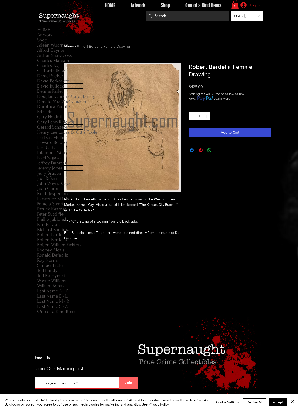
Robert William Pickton (59, 244)
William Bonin (50, 285)
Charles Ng (48, 65)
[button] (235, 4)
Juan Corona (49, 188)
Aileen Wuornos (52, 45)
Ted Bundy (47, 270)
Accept (278, 402)
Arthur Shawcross (54, 55)
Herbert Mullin (51, 137)
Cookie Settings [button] (227, 402)
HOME (43, 29)
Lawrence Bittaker (54, 198)
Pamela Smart (50, 203)
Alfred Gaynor (51, 50)
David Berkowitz (53, 80)
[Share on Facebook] (192, 150)
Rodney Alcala (51, 249)
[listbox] (247, 16)
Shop (42, 39)
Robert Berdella (52, 239)
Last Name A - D (53, 290)
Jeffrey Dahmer (52, 162)
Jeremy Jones (49, 168)
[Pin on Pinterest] (200, 150)
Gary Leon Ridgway (56, 121)
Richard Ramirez (53, 229)
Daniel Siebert (51, 75)
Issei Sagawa (49, 157)
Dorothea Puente (53, 106)
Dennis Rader (50, 91)
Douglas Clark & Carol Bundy (60, 96)
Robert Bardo (50, 234)
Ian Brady (46, 147)
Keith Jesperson (52, 193)
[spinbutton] (199, 116)
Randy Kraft (48, 224)
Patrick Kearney (52, 209)
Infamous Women (54, 152)
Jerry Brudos (49, 173)
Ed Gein (45, 111)
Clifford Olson (51, 70)
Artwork (45, 34)
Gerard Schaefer (53, 127)
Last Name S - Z (52, 306)
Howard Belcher (52, 142)
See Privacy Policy (155, 404)
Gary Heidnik (50, 116)
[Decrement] (192, 116)
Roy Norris (47, 260)
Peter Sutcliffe (50, 214)
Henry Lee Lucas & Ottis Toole (60, 132)
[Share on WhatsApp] (209, 150)
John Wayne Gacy (54, 183)
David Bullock (50, 86)
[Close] (292, 402)
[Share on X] (218, 150)
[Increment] (207, 116)
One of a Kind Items (57, 311)
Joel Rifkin (47, 178)
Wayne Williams (52, 280)
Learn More (222, 98)
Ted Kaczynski (51, 275)
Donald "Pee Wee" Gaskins (60, 101)
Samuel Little (50, 265)
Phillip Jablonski (52, 219)
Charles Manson (53, 60)
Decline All (254, 402)
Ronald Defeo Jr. (52, 255)
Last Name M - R (53, 301)
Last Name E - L (52, 296)
